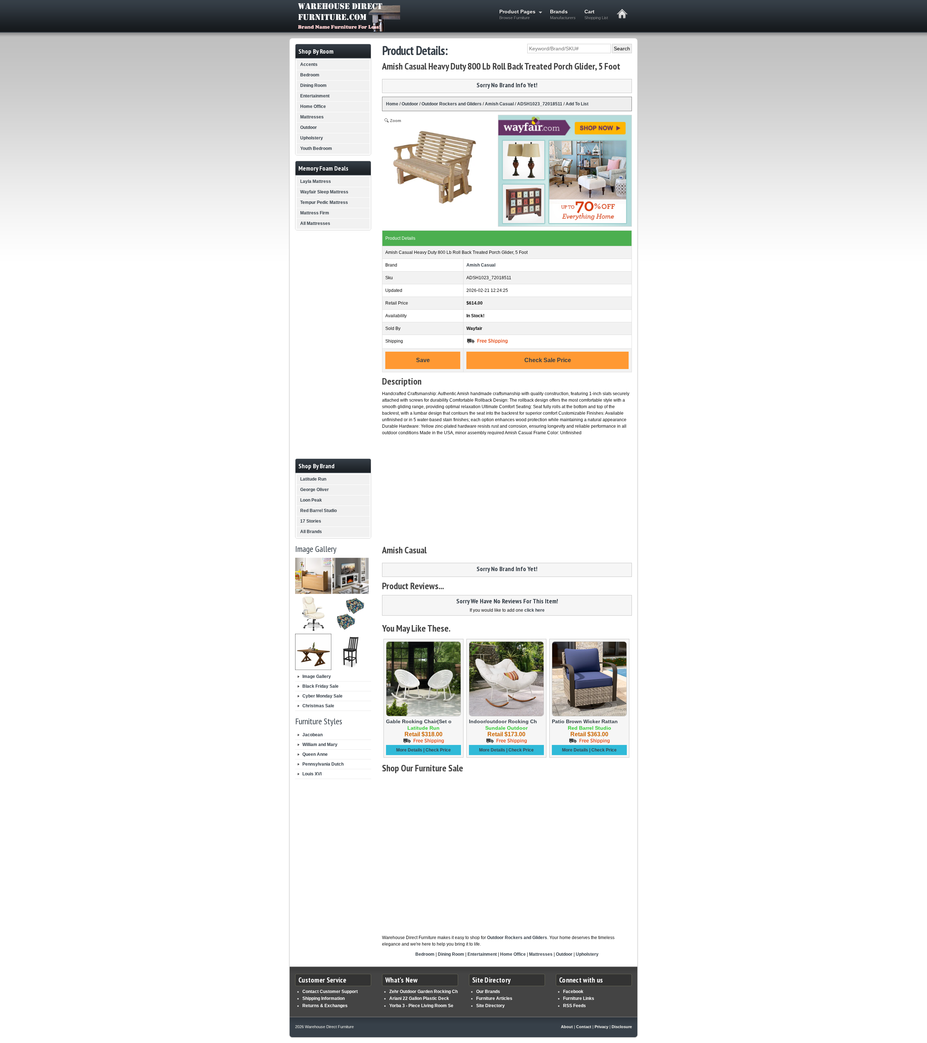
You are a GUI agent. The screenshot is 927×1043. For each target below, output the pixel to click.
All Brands (311, 531)
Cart (596, 14)
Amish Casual (499, 103)
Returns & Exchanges (325, 1005)
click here (534, 610)
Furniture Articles (494, 998)
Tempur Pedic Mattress (324, 202)
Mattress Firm (314, 212)
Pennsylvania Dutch (323, 764)
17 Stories (310, 521)
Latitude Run (313, 479)
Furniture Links (578, 998)
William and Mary (319, 744)
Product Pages (515, 14)
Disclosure (622, 1027)
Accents (309, 64)
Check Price (438, 750)
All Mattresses (315, 223)
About (567, 1027)
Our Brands (488, 991)
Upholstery (587, 954)
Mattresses (541, 954)
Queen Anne (315, 754)
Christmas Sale (318, 705)
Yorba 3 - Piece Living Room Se (421, 1005)
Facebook (573, 991)
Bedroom (425, 954)
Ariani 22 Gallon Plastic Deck (419, 998)
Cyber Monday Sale (322, 696)
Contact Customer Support (330, 991)
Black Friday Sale (320, 686)
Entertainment (482, 954)
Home (392, 103)
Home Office (513, 954)
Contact (583, 1027)
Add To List (577, 103)
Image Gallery (316, 676)
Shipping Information (323, 998)
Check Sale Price (547, 360)
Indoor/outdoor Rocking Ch (503, 721)
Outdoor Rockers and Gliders (451, 103)
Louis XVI (312, 773)
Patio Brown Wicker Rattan (585, 721)
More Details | (410, 750)
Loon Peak (311, 500)
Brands (563, 14)
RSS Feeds (574, 1005)
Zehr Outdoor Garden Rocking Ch (423, 991)
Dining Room (451, 954)
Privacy (601, 1027)
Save (423, 360)
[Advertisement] (507, 490)
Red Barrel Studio (318, 510)
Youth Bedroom (316, 148)
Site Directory (490, 1005)
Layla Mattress (315, 181)
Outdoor (410, 103)
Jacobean (312, 734)
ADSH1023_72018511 (539, 103)
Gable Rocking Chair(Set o (419, 721)
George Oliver (314, 489)
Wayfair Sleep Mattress (324, 191)
